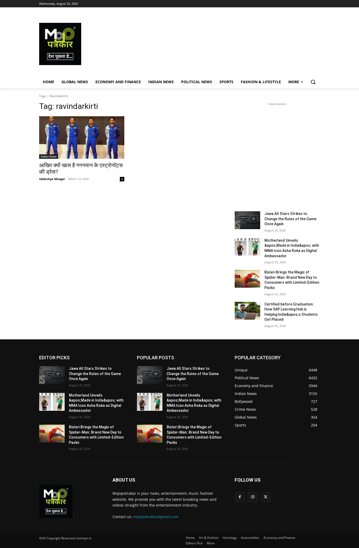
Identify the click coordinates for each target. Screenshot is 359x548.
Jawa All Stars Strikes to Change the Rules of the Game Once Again (290, 219)
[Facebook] (240, 497)
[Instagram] (253, 497)
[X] (265, 497)
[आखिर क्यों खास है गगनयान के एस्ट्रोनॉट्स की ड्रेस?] (81, 137)
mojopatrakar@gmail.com (155, 516)
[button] (313, 82)
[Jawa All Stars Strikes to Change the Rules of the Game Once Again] (247, 220)
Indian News (49, 156)
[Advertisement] (221, 44)
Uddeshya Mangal (52, 179)
